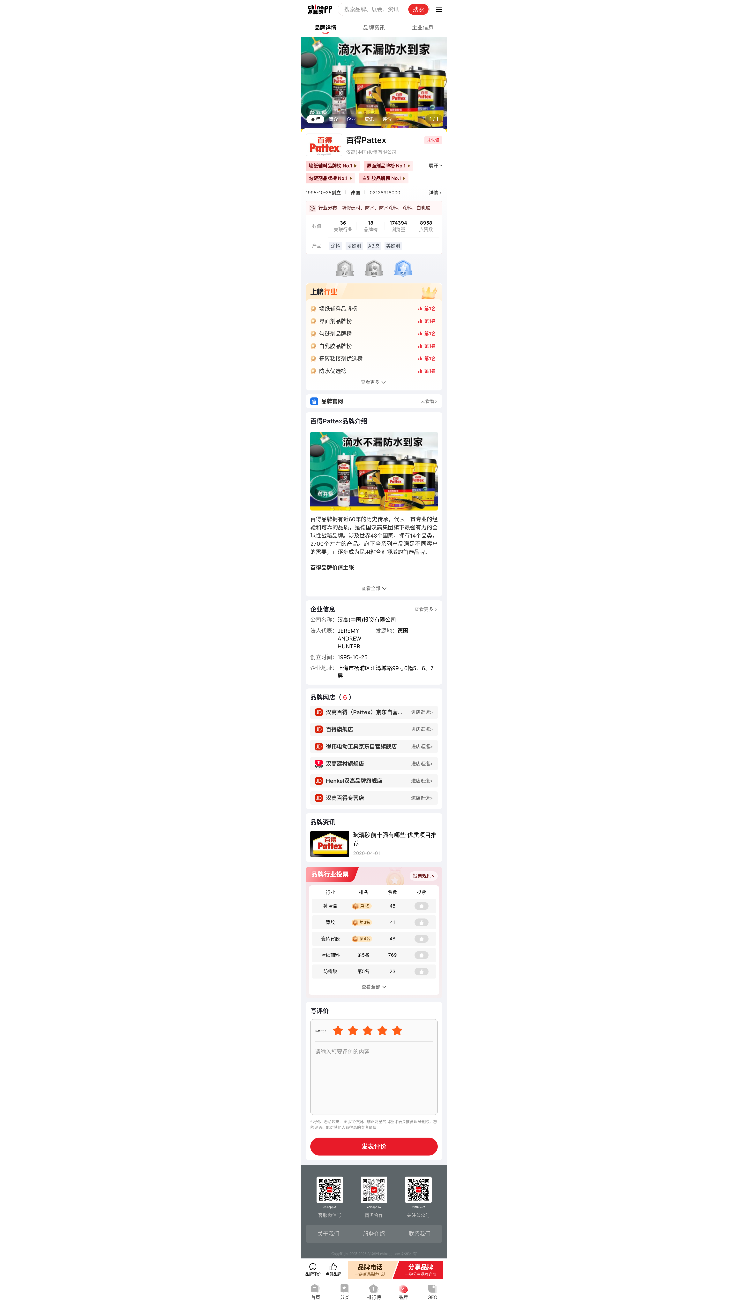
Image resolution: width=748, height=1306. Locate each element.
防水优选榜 (332, 371)
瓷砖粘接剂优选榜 (341, 358)
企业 (351, 119)
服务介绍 (374, 1234)
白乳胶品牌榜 (335, 346)
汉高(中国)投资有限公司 (371, 152)
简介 (333, 119)
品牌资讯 (374, 27)
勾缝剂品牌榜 (335, 333)
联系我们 (419, 1234)
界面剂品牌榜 (335, 321)
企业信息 (423, 27)
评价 (387, 119)
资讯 (369, 119)
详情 (433, 193)
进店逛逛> (422, 712)
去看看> (429, 401)
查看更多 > (426, 609)
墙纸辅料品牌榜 (338, 308)
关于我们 (328, 1234)
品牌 (315, 119)
